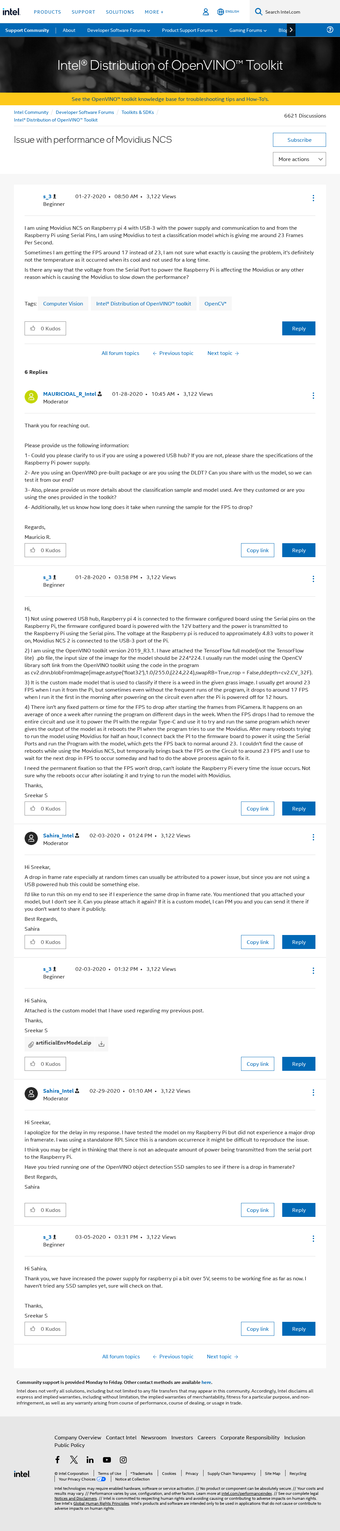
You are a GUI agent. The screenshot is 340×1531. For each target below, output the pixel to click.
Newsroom (154, 1437)
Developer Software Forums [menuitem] (116, 29)
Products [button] (47, 11)
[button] (313, 198)
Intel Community (31, 111)
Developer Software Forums (85, 111)
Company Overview (77, 1437)
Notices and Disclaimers (75, 1498)
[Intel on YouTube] (107, 1460)
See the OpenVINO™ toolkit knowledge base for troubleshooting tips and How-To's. (170, 99)
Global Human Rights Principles (101, 1503)
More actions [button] (294, 159)
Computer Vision (63, 303)
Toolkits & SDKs (138, 111)
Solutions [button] (120, 11)
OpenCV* (215, 303)
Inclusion (294, 1437)
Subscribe (300, 139)
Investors (182, 1437)
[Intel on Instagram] (123, 1460)
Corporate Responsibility (250, 1437)
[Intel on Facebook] (57, 1460)
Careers (207, 1437)
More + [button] (154, 11)
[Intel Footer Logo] (22, 1473)
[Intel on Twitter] (74, 1460)
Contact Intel (121, 1437)
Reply (299, 328)
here (206, 1382)
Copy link (258, 550)
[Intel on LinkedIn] (90, 1460)
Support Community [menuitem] (27, 30)
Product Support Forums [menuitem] (187, 29)
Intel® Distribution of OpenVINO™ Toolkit (56, 119)
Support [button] (83, 11)
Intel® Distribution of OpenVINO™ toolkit (143, 303)
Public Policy (69, 1445)
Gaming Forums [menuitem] (245, 29)
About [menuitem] (69, 29)
